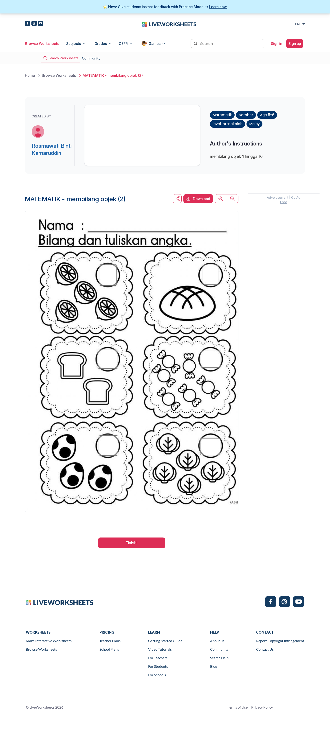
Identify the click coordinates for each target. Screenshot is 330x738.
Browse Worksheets (42, 43)
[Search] (196, 43)
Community (219, 649)
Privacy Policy (262, 707)
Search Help (219, 658)
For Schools (157, 675)
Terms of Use (238, 707)
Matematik (222, 114)
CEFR (123, 43)
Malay (254, 123)
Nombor (246, 114)
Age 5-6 (267, 114)
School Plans (109, 649)
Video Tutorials (160, 649)
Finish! (132, 542)
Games (155, 43)
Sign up (294, 43)
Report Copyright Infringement (280, 641)
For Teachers (157, 658)
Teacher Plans (110, 641)
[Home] (169, 24)
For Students (158, 666)
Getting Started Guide (165, 641)
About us (217, 641)
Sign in (276, 43)
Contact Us (265, 649)
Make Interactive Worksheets (49, 641)
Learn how (218, 6)
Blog (213, 666)
